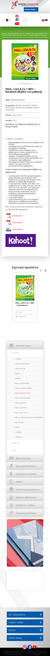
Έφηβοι (18, 432)
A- (4, 20)
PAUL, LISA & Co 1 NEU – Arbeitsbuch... (24, 304)
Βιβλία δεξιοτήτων (23, 458)
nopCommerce (40, 651)
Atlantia (18, 378)
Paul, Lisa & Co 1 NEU (22, 393)
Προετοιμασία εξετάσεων (26, 466)
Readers (19, 482)
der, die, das (19, 422)
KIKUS (17, 427)
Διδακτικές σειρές (23, 346)
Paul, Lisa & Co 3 (21, 413)
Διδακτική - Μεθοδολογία (26, 497)
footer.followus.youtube (17, 23)
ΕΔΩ (25, 543)
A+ (10, 20)
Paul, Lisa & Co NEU (22, 383)
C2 (15, 450)
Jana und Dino (20, 369)
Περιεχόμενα (17, 216)
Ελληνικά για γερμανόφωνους (27, 490)
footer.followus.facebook (17, 19)
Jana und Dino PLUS (22, 364)
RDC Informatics (40, 654)
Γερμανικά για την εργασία (26, 474)
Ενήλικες (19, 437)
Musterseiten (17, 222)
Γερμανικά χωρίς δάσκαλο (26, 513)
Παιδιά (18, 359)
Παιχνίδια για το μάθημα (25, 505)
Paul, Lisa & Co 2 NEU (22, 398)
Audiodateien (17, 229)
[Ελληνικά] (43, 20)
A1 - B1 (16, 353)
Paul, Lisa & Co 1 (21, 403)
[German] (46, 20)
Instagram (17, 16)
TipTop (17, 373)
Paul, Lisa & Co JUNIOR (23, 388)
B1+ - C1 (17, 443)
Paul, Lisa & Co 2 (21, 408)
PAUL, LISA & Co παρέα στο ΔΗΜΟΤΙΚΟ (29, 417)
